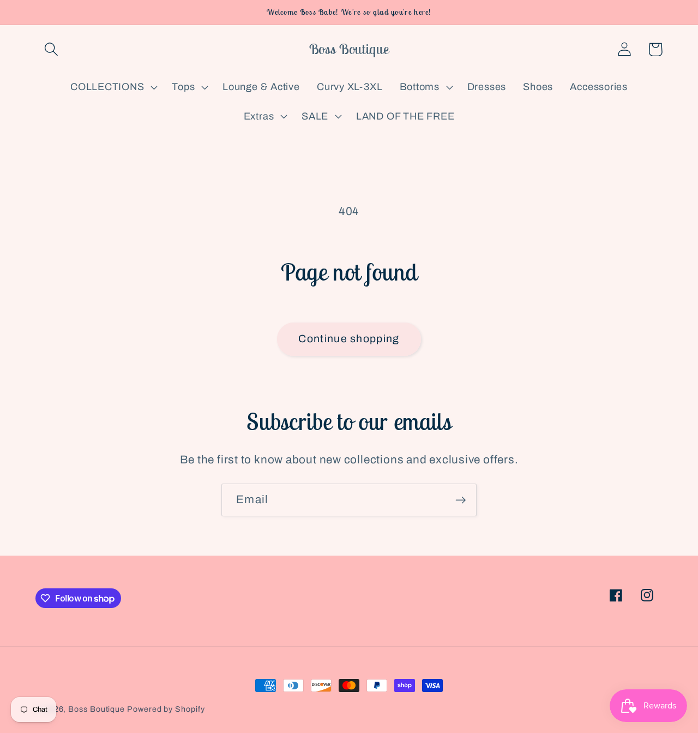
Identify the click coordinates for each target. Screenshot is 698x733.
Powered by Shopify (165, 709)
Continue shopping (348, 338)
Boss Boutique (96, 709)
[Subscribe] (460, 500)
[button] (51, 49)
